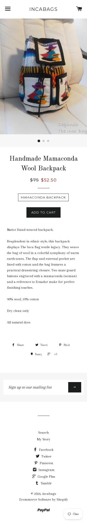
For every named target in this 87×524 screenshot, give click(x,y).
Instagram (46, 470)
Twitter (46, 456)
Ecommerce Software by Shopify (43, 499)
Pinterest (46, 463)
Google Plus (46, 476)
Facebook (46, 450)
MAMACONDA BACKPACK (43, 197)
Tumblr (46, 483)
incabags (43, 9)
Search (43, 432)
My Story (43, 439)
